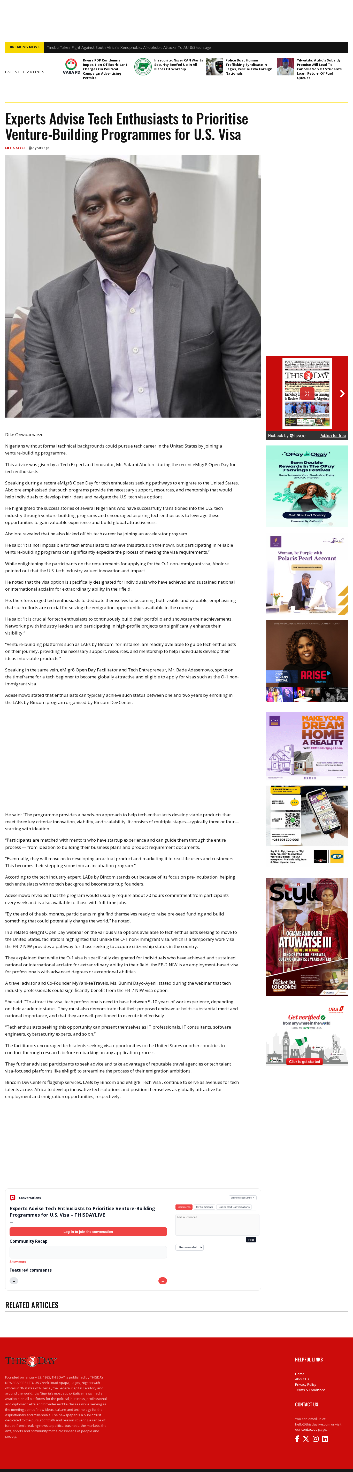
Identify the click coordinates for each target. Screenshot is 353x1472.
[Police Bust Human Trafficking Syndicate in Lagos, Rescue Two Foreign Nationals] (214, 66)
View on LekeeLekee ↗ (242, 1197)
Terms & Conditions (310, 1390)
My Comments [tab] (204, 1206)
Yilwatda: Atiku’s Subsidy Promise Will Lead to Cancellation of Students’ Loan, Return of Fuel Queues (319, 69)
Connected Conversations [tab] (234, 1206)
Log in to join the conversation (88, 1232)
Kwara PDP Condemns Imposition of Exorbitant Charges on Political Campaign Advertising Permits (105, 69)
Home (299, 1374)
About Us (302, 1379)
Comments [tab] (184, 1206)
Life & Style (15, 148)
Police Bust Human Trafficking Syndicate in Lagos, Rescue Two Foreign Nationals (249, 67)
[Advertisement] (133, 1148)
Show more (18, 1262)
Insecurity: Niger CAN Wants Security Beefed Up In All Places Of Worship (178, 64)
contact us (309, 1429)
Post (251, 1239)
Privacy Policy (305, 1384)
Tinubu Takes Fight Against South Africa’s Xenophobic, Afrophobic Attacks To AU (118, 47)
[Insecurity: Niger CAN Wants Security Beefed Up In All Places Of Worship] (143, 66)
